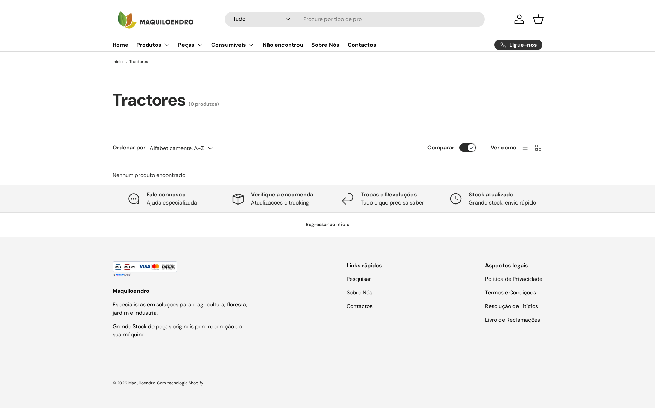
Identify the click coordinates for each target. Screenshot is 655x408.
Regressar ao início (328, 224)
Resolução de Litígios (511, 306)
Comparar (440, 147)
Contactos (362, 44)
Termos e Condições (510, 292)
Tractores (138, 61)
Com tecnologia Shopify (180, 383)
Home (120, 44)
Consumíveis (228, 44)
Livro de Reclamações (512, 319)
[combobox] (355, 19)
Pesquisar (359, 279)
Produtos (148, 44)
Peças (186, 44)
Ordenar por (129, 147)
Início (118, 61)
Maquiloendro (141, 383)
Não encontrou (283, 44)
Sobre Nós (325, 44)
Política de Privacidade (513, 279)
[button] (538, 19)
